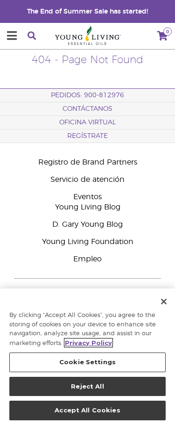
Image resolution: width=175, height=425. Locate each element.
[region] (87, 356)
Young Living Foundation (87, 241)
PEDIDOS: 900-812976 (87, 95)
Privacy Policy (88, 342)
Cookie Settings (87, 362)
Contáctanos (87, 109)
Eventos (87, 197)
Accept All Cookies (87, 410)
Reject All (87, 386)
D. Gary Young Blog (87, 224)
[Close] (164, 301)
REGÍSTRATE (87, 136)
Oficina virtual (87, 122)
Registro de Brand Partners (87, 162)
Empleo (87, 259)
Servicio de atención (87, 179)
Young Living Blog (87, 207)
